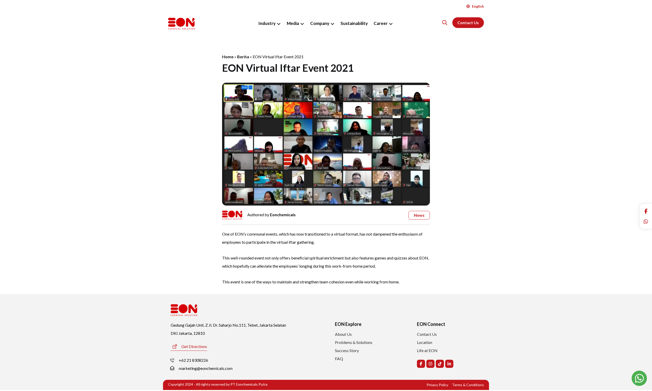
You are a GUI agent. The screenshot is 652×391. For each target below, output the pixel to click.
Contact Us (427, 334)
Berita (243, 56)
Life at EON (427, 350)
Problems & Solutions (353, 342)
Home (228, 56)
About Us (343, 334)
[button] (646, 211)
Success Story (347, 350)
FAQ (339, 358)
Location (424, 342)
